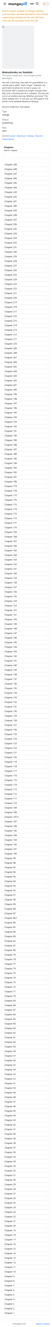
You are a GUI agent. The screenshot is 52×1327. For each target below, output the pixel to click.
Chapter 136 (11, 683)
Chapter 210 (11, 343)
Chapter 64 (10, 1023)
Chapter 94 (10, 881)
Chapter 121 (11, 752)
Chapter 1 (9, 1313)
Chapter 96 (10, 872)
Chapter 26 (10, 1198)
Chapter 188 (11, 444)
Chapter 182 (11, 472)
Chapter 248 (11, 169)
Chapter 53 (10, 1074)
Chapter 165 (11, 550)
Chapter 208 (11, 352)
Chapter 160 (11, 573)
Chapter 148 (11, 628)
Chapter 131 (11, 706)
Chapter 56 (10, 1060)
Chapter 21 (10, 1221)
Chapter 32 (10, 1170)
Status (5, 119)
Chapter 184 (11, 463)
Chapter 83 (10, 936)
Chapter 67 (10, 1009)
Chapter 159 (11, 578)
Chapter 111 (11, 798)
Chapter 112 (11, 793)
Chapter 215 (11, 320)
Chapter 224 (11, 279)
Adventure (21, 136)
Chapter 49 (10, 1092)
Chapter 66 (10, 1014)
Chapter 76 (10, 968)
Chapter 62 (10, 1032)
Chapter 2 (9, 1308)
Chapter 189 (11, 440)
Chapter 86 (10, 922)
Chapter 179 (11, 486)
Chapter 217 (11, 311)
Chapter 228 (11, 261)
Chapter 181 (11, 476)
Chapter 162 (11, 564)
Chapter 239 (11, 210)
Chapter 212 (11, 334)
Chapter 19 (10, 1230)
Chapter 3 (9, 1303)
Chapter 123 (11, 743)
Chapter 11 (10, 1267)
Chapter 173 (11, 513)
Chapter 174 (11, 509)
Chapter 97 (10, 867)
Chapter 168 (11, 536)
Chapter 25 (10, 1202)
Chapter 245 (11, 182)
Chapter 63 (10, 1028)
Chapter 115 (11, 780)
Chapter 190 (11, 435)
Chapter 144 (11, 646)
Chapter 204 (11, 371)
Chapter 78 (10, 959)
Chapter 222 (11, 288)
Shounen (39, 136)
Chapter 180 (11, 481)
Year (4, 127)
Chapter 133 (11, 697)
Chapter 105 (11, 830)
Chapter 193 (11, 421)
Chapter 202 (11, 380)
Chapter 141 (11, 660)
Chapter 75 (10, 973)
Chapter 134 (11, 692)
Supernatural (8, 139)
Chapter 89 (10, 904)
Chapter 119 (11, 761)
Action (13, 136)
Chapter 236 (11, 224)
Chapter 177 (11, 495)
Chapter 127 (11, 725)
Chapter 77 (10, 963)
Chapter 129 (11, 715)
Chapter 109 (11, 807)
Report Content (43, 1324)
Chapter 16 (10, 1244)
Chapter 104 (11, 835)
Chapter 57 (10, 1055)
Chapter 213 (11, 329)
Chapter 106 (11, 826)
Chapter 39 (10, 1138)
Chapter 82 (10, 940)
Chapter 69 (10, 1000)
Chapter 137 (11, 679)
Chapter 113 (11, 789)
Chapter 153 (11, 605)
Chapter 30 (10, 1179)
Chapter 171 (11, 522)
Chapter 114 (11, 784)
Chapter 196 (11, 408)
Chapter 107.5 (12, 816)
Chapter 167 (11, 541)
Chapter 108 (11, 812)
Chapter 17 (10, 1239)
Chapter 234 (11, 233)
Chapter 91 (10, 895)
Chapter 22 (10, 1216)
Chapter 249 (11, 164)
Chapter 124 (11, 738)
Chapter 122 (11, 748)
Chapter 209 (11, 348)
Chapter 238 (11, 215)
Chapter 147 (11, 633)
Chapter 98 (10, 862)
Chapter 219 (11, 302)
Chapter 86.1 (11, 918)
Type (4, 111)
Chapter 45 (10, 1110)
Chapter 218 (11, 307)
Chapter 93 (10, 885)
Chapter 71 (10, 991)
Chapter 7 (9, 1285)
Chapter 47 (10, 1101)
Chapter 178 (11, 490)
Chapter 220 (11, 297)
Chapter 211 (11, 339)
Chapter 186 (11, 454)
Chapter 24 (10, 1207)
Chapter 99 (10, 858)
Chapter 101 (11, 849)
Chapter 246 (11, 178)
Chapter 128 (11, 720)
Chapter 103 (11, 839)
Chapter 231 (11, 247)
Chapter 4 (9, 1299)
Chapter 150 (11, 619)
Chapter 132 (11, 702)
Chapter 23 (10, 1212)
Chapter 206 (11, 362)
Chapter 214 (11, 325)
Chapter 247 (11, 173)
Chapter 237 (11, 219)
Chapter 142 (11, 656)
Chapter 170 (11, 527)
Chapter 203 (11, 375)
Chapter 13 (10, 1257)
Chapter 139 (11, 669)
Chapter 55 (10, 1065)
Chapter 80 (10, 950)
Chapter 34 (10, 1161)
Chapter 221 (11, 293)
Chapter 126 (11, 729)
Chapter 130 (11, 711)
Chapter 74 (10, 977)
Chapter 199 (11, 394)
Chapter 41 (10, 1129)
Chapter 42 (10, 1124)
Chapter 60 (10, 1042)
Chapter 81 (10, 945)
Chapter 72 (10, 986)
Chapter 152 (11, 610)
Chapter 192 (11, 426)
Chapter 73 (10, 982)
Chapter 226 (11, 270)
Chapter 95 (10, 876)
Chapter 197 (11, 403)
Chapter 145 (11, 642)
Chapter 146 (11, 637)
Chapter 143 (11, 651)
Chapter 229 (11, 256)
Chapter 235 (11, 228)
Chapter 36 (10, 1152)
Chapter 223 (11, 284)
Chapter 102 (11, 844)
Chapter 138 (11, 674)
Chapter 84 (10, 931)
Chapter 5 (9, 1294)
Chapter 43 (10, 1120)
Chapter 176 (11, 499)
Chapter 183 (11, 467)
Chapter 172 (11, 518)
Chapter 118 (11, 766)
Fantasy (30, 136)
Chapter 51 (10, 1083)
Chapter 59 (10, 1046)
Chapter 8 (9, 1280)
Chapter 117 (11, 771)
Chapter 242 (11, 196)
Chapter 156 (11, 591)
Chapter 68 (10, 1005)
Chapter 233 (11, 238)
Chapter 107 (11, 821)
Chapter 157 (11, 587)
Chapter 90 (10, 899)
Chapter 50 (10, 1087)
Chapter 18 (10, 1234)
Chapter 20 (10, 1225)
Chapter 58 (10, 1051)
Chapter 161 (11, 568)
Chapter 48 (10, 1097)
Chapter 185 (11, 458)
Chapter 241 (11, 201)
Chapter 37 (10, 1147)
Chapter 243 (11, 192)
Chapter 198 (11, 398)
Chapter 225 (11, 274)
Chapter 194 (11, 417)
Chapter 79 (10, 954)
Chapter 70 (10, 996)
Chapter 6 (9, 1290)
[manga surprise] (32, 3)
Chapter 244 (11, 187)
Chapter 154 (11, 601)
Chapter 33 (10, 1166)
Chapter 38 (10, 1143)
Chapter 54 (10, 1069)
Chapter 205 (11, 366)
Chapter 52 (10, 1078)
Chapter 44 (10, 1115)
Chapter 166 (11, 545)
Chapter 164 (11, 555)
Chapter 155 (11, 596)
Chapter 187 (11, 449)
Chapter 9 (9, 1276)
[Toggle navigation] (4, 3)
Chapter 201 (11, 385)
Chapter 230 (11, 251)
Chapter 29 (10, 1184)
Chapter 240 (11, 205)
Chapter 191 (11, 431)
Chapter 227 (11, 265)
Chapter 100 (11, 853)
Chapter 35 (10, 1156)
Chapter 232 (11, 242)
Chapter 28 (10, 1189)
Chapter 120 (11, 757)
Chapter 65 (10, 1019)
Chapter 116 (11, 775)
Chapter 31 (10, 1175)
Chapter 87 (10, 913)
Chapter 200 (11, 389)
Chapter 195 (11, 412)
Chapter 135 (11, 688)
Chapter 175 (11, 504)
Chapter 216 (11, 316)
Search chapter (10, 150)
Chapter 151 (11, 614)
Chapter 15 (10, 1248)
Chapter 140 (11, 665)
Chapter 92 (10, 890)
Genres (5, 135)
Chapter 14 (10, 1253)
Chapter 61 (10, 1037)
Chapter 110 (11, 803)
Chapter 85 (10, 927)
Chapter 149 (11, 623)
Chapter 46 (10, 1106)
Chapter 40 (10, 1133)
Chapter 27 (10, 1193)
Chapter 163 (11, 559)
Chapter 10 (10, 1271)
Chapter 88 (10, 908)
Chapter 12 (10, 1262)
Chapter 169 (11, 532)
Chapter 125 (11, 734)
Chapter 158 (11, 582)
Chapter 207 (11, 357)
